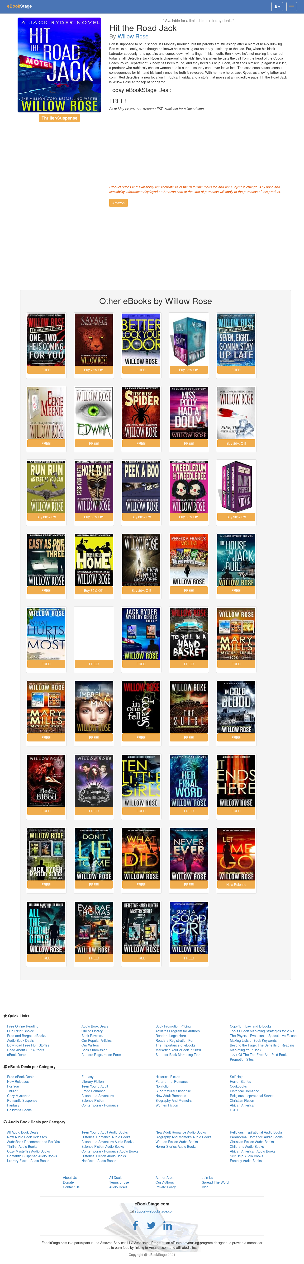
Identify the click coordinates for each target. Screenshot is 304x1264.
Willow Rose (133, 36)
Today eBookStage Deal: (140, 90)
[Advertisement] (198, 146)
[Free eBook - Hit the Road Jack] (59, 65)
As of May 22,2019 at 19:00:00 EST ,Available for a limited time (156, 108)
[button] (118, 203)
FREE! (117, 101)
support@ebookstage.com (155, 1211)
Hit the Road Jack (143, 27)
